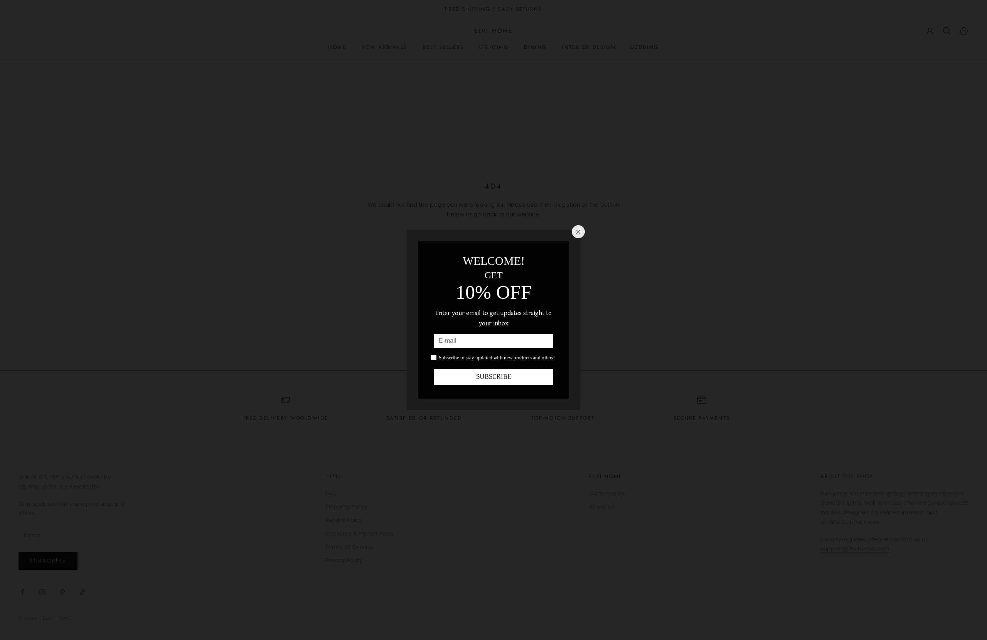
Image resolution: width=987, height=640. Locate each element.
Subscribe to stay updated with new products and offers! (497, 357)
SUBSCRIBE (493, 376)
